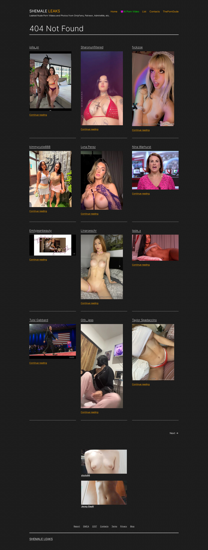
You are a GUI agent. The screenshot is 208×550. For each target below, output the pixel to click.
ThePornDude (171, 11)
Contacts (155, 11)
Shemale (44, 11)
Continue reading (38, 115)
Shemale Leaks (41, 539)
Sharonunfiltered (92, 47)
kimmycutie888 (39, 147)
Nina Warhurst (141, 147)
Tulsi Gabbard (38, 320)
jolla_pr (34, 47)
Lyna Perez (88, 147)
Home (114, 11)
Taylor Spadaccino (144, 320)
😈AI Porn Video (129, 11)
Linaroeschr (89, 230)
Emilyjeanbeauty (40, 230)
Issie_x (136, 230)
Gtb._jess (87, 320)
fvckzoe (137, 47)
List (144, 11)
